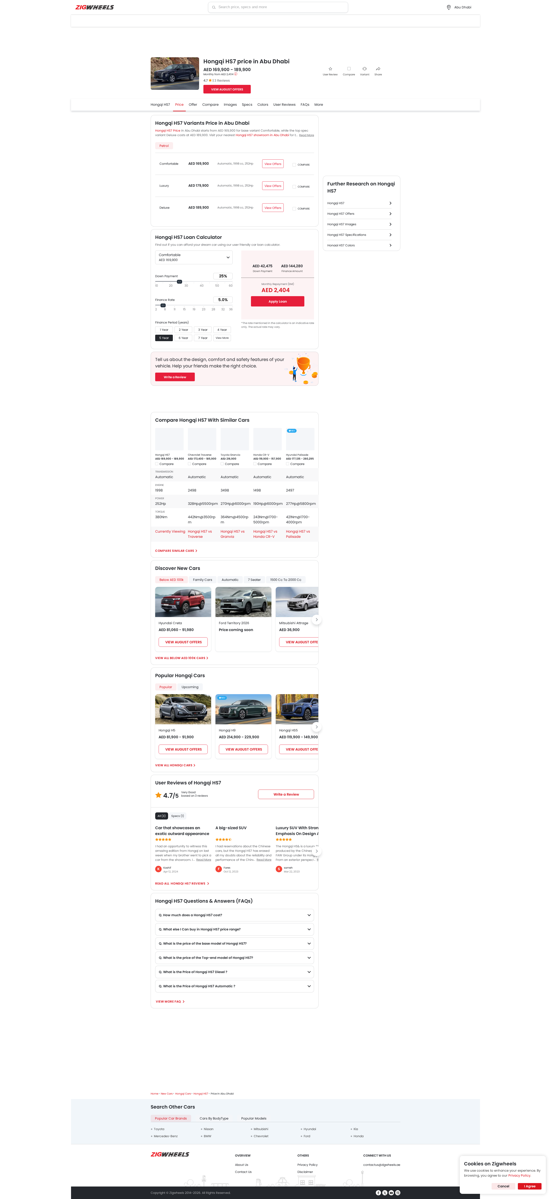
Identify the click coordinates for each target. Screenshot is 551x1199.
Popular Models (253, 1118)
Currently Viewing (170, 531)
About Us (241, 1165)
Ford (307, 1136)
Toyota (159, 1129)
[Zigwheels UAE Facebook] (378, 1192)
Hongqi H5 (167, 730)
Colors (262, 104)
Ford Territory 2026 (234, 623)
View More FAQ (169, 1001)
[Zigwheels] (94, 7)
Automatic (230, 579)
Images (230, 104)
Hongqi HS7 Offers (340, 213)
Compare (349, 74)
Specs (247, 104)
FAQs (305, 104)
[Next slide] (317, 620)
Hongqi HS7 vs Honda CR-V (265, 534)
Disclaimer (305, 1172)
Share (378, 74)
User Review (330, 74)
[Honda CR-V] (267, 439)
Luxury (164, 186)
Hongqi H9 (227, 730)
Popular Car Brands (171, 1118)
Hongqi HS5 (288, 730)
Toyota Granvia (230, 455)
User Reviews (284, 104)
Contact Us (243, 1172)
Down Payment (166, 276)
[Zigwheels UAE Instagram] (397, 1192)
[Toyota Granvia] (235, 439)
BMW (207, 1136)
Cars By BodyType (214, 1118)
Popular (165, 687)
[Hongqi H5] (183, 709)
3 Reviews (222, 80)
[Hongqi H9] (243, 709)
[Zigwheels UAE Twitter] (384, 1192)
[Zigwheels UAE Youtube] (391, 1192)
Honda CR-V (261, 455)
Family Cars (202, 579)
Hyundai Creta (170, 623)
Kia (356, 1129)
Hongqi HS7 (160, 104)
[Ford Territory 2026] (243, 602)
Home (154, 1093)
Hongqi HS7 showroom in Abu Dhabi (262, 135)
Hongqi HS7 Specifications (346, 235)
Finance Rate (165, 300)
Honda (359, 1136)
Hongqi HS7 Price (167, 130)
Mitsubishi (261, 1129)
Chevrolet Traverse (199, 455)
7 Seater (254, 579)
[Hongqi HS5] (304, 709)
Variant (364, 74)
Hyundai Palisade (297, 455)
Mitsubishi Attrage (293, 623)
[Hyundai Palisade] (300, 439)
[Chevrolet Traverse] (202, 439)
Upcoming (190, 687)
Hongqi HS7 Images (341, 224)
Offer (193, 104)
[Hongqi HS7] (169, 439)
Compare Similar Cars (174, 551)
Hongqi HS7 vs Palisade (298, 534)
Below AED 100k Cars (187, 658)
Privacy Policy (307, 1165)
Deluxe (164, 207)
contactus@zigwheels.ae (381, 1165)
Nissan (209, 1129)
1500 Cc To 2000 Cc (285, 579)
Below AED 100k (171, 579)
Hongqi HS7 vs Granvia (233, 534)
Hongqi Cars (181, 765)
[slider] (179, 282)
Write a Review (175, 377)
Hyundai (310, 1129)
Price (179, 104)
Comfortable (168, 164)
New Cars (167, 1093)
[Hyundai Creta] (183, 602)
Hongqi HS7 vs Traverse (200, 534)
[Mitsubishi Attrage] (304, 602)
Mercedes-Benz (166, 1136)
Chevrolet (261, 1136)
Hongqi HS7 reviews (188, 883)
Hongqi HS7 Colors (341, 245)
